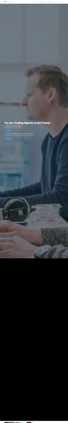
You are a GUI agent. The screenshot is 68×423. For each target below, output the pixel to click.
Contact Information (60, 1)
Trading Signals (42, 1)
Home (33, 1)
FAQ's (54, 1)
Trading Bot (49, 1)
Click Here (9, 219)
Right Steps (8, 1)
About (37, 1)
